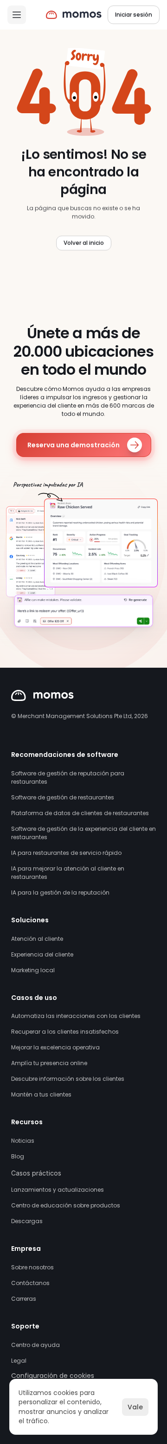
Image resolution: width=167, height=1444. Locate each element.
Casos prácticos (36, 1173)
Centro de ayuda (35, 1345)
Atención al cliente (37, 939)
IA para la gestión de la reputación (60, 892)
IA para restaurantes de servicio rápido (66, 853)
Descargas (27, 1221)
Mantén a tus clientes (41, 1094)
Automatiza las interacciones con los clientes (76, 1016)
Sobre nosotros (32, 1267)
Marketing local (33, 970)
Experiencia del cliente (42, 954)
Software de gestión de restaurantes (62, 797)
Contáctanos (30, 1283)
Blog (17, 1156)
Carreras (23, 1299)
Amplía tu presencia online (49, 1063)
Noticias (22, 1141)
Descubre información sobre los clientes (67, 1079)
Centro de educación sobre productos (65, 1205)
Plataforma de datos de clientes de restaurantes (80, 813)
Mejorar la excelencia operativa (55, 1047)
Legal (18, 1361)
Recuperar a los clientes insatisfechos (65, 1032)
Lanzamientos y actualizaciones (57, 1190)
